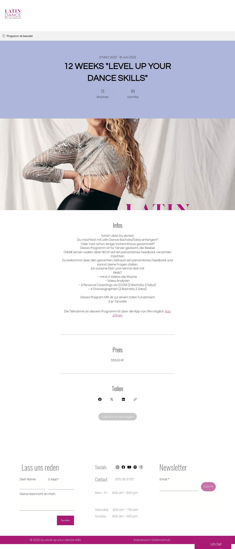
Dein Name (28, 479)
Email (163, 479)
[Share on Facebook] (100, 399)
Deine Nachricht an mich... (38, 494)
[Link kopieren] (135, 399)
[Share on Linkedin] (123, 399)
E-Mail (52, 479)
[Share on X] (111, 399)
